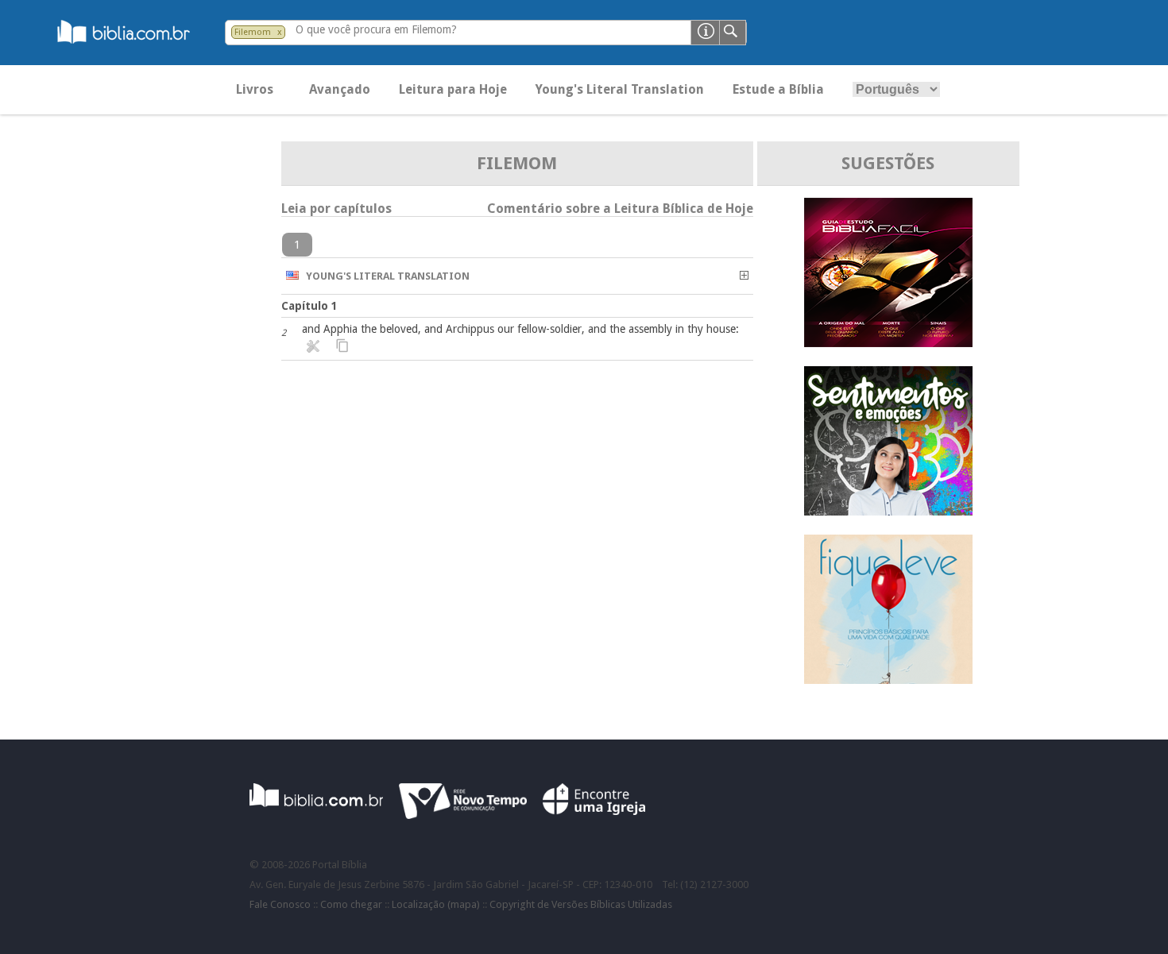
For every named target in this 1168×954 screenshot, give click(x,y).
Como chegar (351, 904)
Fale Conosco (280, 904)
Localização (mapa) (436, 904)
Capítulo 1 (309, 305)
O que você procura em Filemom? (376, 29)
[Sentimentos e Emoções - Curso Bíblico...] (888, 511)
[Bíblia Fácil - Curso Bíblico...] (888, 342)
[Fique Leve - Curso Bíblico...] (888, 679)
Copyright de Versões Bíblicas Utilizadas (580, 904)
